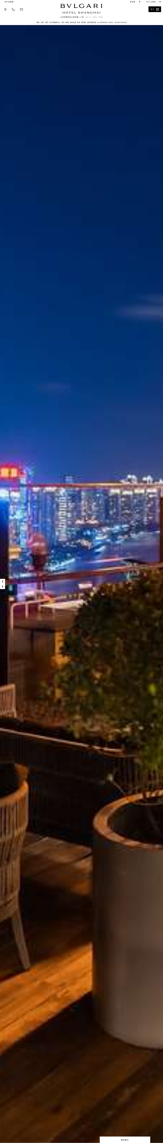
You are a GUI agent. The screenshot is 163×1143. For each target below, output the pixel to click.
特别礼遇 (73, 22)
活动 (62, 22)
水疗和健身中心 (55, 22)
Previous (2, 581)
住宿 (42, 22)
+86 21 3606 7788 (94, 17)
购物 (67, 22)
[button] (134, 2)
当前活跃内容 (91, 22)
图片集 (83, 22)
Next (2, 586)
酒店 (37, 22)
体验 (78, 22)
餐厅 (46, 22)
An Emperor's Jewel (105, 22)
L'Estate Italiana (120, 22)
